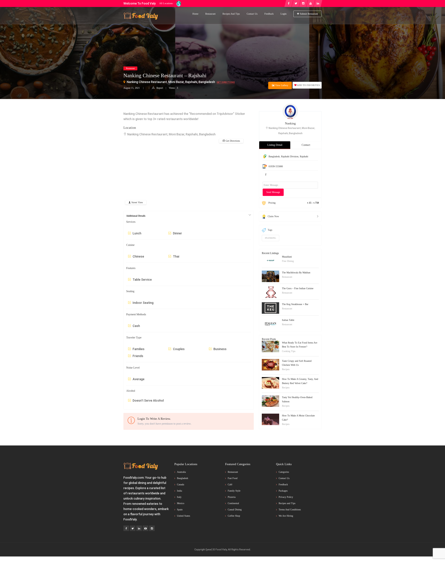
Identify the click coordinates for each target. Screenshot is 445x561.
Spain (180, 509)
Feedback (269, 14)
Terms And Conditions (290, 509)
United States (183, 516)
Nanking (290, 123)
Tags (270, 230)
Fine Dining (288, 261)
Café (230, 484)
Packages (283, 490)
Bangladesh (274, 156)
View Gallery (281, 85)
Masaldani (287, 256)
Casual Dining (235, 509)
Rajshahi (304, 156)
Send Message (273, 192)
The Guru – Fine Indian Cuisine (297, 288)
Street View (137, 202)
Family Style (234, 490)
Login (283, 14)
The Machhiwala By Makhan (296, 272)
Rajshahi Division (289, 156)
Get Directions (226, 82)
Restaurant (210, 14)
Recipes (285, 369)
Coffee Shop (234, 516)
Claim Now (273, 216)
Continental (233, 503)
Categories (284, 472)
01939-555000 (276, 166)
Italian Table (288, 320)
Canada (180, 484)
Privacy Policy (286, 497)
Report (159, 88)
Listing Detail (274, 144)
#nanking (270, 238)
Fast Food (232, 478)
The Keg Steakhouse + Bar (295, 304)
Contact (306, 144)
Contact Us (252, 14)
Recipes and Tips (231, 14)
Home (195, 14)
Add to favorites (308, 85)
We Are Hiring (286, 516)
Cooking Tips (288, 351)
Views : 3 (173, 88)
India (179, 490)
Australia (181, 472)
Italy (179, 497)
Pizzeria (232, 497)
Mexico (180, 503)
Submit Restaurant (309, 14)
